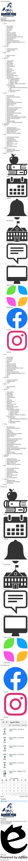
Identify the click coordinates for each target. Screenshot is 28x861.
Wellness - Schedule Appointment (17, 83)
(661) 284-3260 (8, 822)
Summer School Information (13, 118)
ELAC (8, 98)
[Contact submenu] (8, 479)
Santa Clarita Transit (11, 110)
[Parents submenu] (4, 94)
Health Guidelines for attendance (14, 102)
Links (8, 31)
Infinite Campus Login (12, 143)
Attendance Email (11, 149)
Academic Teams (11, 50)
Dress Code (12, 86)
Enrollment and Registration (13, 150)
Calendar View (23, 796)
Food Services (10, 101)
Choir (8, 56)
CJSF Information (11, 66)
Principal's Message (11, 34)
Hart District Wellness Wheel (13, 129)
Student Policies (10, 84)
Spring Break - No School (16, 729)
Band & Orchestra (11, 55)
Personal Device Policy (15, 90)
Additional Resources (12, 127)
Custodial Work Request (12, 141)
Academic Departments (12, 48)
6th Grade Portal (10, 95)
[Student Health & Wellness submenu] (20, 78)
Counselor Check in (14, 79)
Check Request (10, 138)
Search (5, 153)
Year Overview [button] (16, 725)
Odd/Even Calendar (11, 32)
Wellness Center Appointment (14, 133)
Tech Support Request (12, 146)
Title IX (8, 43)
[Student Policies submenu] (15, 416)
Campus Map (10, 27)
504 (7, 44)
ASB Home (9, 62)
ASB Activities (10, 60)
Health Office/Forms (11, 103)
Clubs (8, 67)
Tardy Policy (13, 91)
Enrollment (9, 99)
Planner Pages (10, 74)
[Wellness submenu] (4, 126)
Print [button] (10, 725)
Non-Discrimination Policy (13, 40)
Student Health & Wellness (13, 78)
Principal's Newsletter (12, 35)
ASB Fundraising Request (13, 137)
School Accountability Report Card (15, 36)
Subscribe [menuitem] (24, 725)
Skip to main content (5, 1)
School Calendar (10, 111)
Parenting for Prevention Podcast (14, 107)
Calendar (5, 801)
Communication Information (13, 97)
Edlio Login (9, 142)
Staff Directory (10, 39)
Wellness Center (13, 82)
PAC (8, 106)
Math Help (9, 71)
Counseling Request (11, 139)
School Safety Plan (11, 38)
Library (8, 51)
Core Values (9, 28)
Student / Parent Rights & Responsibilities (16, 117)
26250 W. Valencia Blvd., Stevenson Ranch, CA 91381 (14, 821)
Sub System (9, 145)
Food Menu (9, 68)
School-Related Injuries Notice (14, 113)
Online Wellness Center (12, 130)
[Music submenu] (4, 54)
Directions (9, 30)
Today (2, 796)
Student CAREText (14, 80)
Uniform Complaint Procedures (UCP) (16, 42)
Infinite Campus (10, 70)
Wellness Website (11, 121)
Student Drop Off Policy (12, 115)
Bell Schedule (10, 26)
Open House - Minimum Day (17, 771)
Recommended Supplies (12, 75)
